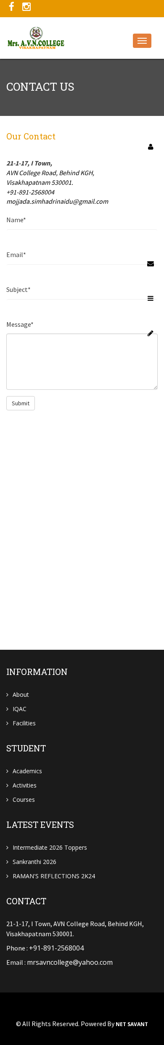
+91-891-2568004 (56, 948)
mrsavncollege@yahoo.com (70, 962)
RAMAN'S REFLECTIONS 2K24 (54, 876)
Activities (25, 785)
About (21, 694)
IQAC (19, 709)
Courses (24, 799)
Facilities (24, 723)
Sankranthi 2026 (34, 862)
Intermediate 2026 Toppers (50, 847)
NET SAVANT (132, 1024)
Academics (27, 771)
